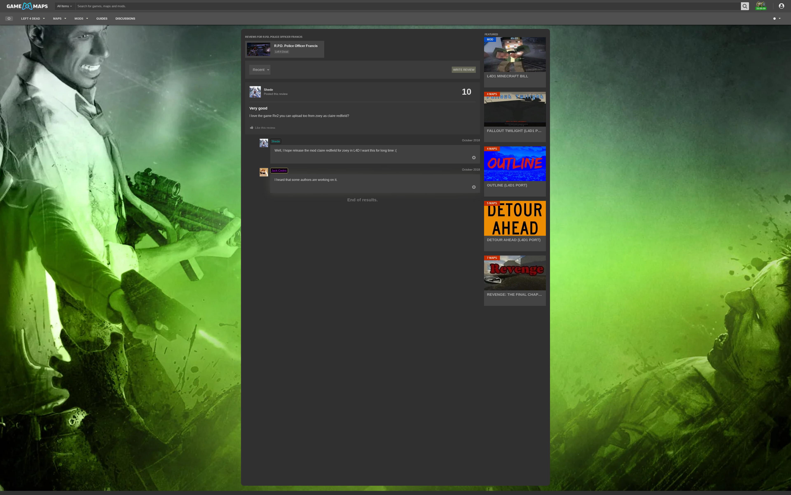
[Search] (745, 6)
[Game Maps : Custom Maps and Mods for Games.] (27, 6)
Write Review (463, 69)
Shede (268, 89)
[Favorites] (9, 18)
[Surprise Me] (776, 18)
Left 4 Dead (281, 51)
